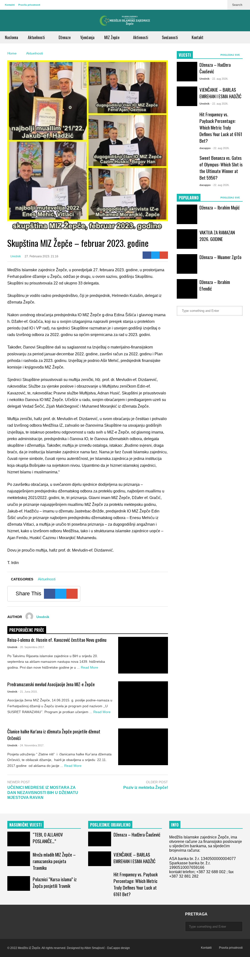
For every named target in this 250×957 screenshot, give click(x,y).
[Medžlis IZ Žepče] (125, 20)
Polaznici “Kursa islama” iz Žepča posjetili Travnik (55, 882)
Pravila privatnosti (29, 4)
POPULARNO (188, 198)
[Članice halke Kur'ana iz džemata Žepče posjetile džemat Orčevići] (143, 747)
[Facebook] (147, 255)
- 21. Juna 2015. (28, 691)
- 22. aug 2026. (219, 78)
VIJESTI (185, 55)
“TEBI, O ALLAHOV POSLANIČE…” (48, 837)
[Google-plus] (163, 255)
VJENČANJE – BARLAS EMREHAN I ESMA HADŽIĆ (220, 92)
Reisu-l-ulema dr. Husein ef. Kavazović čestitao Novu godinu (56, 639)
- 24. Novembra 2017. (31, 745)
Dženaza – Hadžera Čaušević (137, 834)
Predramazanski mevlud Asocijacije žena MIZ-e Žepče (51, 684)
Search (237, 5)
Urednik (15, 256)
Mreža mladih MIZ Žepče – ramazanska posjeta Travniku (54, 861)
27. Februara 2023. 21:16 (41, 256)
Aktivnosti (141, 37)
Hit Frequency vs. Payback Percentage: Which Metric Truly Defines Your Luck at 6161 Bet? (220, 127)
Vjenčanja (87, 37)
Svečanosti (170, 37)
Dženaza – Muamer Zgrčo (220, 257)
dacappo (205, 148)
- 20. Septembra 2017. (31, 647)
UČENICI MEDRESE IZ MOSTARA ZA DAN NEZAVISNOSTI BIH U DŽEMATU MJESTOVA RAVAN (42, 792)
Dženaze (65, 37)
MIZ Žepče (112, 37)
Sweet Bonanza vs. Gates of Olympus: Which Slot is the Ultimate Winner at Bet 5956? (221, 167)
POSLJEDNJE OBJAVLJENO (110, 825)
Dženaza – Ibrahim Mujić (219, 207)
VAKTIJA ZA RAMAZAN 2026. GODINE (217, 235)
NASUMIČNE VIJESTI (25, 825)
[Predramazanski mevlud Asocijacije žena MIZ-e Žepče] (143, 699)
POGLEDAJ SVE (230, 55)
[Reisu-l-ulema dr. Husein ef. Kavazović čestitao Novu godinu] (143, 655)
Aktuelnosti (37, 37)
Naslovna (11, 37)
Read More (90, 667)
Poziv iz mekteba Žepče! (145, 787)
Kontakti (10, 4)
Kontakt (197, 37)
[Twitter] (155, 255)
